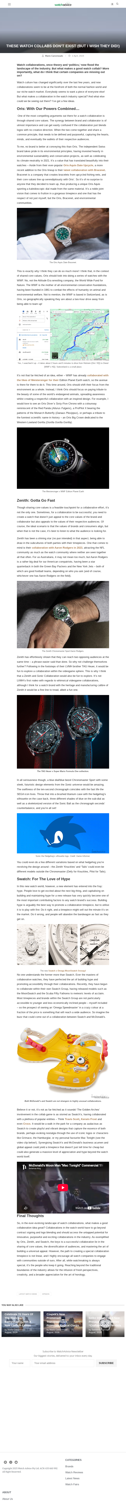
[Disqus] (63, 1411)
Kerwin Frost (89, 1119)
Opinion (45, 1294)
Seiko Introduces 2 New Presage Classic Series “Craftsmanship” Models (105, 1321)
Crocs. (27, 1123)
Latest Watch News (28, 1294)
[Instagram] (10, 1462)
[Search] (117, 4)
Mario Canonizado (54, 56)
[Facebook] (5, 1462)
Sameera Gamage (101, 1329)
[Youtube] (16, 1462)
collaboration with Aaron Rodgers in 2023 (57, 547)
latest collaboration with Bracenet (84, 170)
